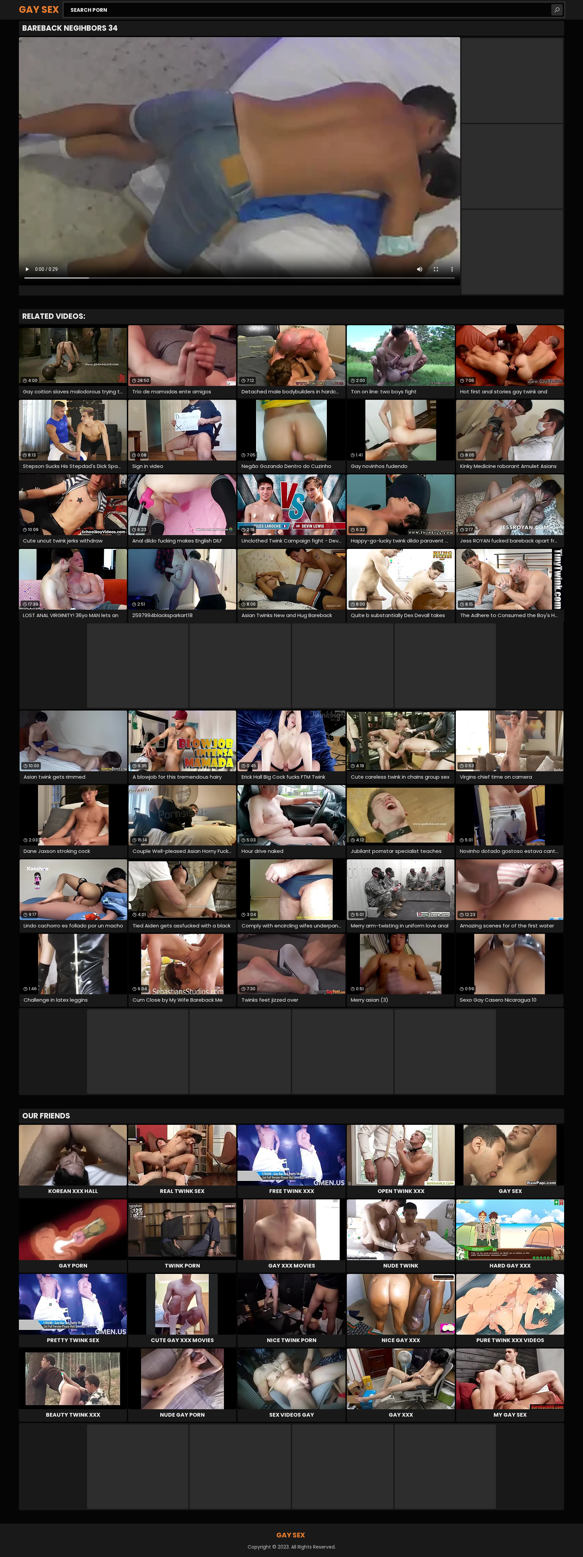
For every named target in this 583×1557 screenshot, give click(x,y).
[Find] (557, 10)
